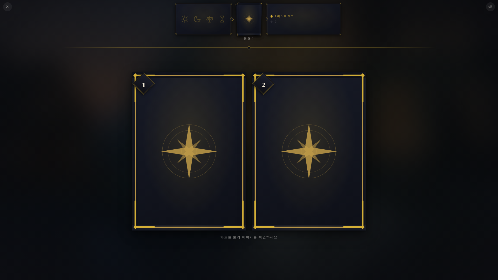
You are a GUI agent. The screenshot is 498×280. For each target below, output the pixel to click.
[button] (189, 151)
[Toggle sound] (490, 6)
